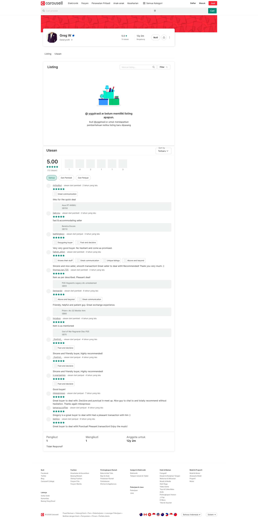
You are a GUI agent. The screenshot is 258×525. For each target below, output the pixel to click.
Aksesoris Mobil (195, 476)
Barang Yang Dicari (48, 501)
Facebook (44, 473)
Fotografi (163, 473)
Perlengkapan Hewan (168, 495)
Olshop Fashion (76, 479)
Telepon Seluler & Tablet (139, 476)
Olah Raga (164, 484)
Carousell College (47, 481)
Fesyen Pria (75, 481)
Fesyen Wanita (76, 484)
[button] (67, 39)
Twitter (43, 476)
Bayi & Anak (105, 476)
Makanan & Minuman (168, 479)
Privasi (94, 516)
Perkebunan (105, 481)
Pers (89, 513)
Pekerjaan (134, 490)
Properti (193, 479)
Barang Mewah (76, 476)
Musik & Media (165, 481)
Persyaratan (85, 516)
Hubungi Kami (81, 513)
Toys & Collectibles (167, 489)
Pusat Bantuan (68, 513)
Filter (162, 67)
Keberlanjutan (98, 513)
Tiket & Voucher (166, 503)
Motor (192, 481)
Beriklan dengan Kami (71, 516)
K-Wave (163, 500)
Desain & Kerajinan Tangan (170, 476)
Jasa (132, 493)
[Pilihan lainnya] (169, 37)
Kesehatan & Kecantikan (80, 473)
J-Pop (162, 497)
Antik (162, 492)
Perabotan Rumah (107, 479)
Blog (42, 479)
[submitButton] (212, 10)
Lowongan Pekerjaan (113, 513)
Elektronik (134, 473)
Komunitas (45, 498)
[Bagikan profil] (164, 37)
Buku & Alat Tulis (106, 473)
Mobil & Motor (195, 473)
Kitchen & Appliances (108, 484)
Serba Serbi (45, 496)
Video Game (164, 487)
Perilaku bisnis (104, 516)
